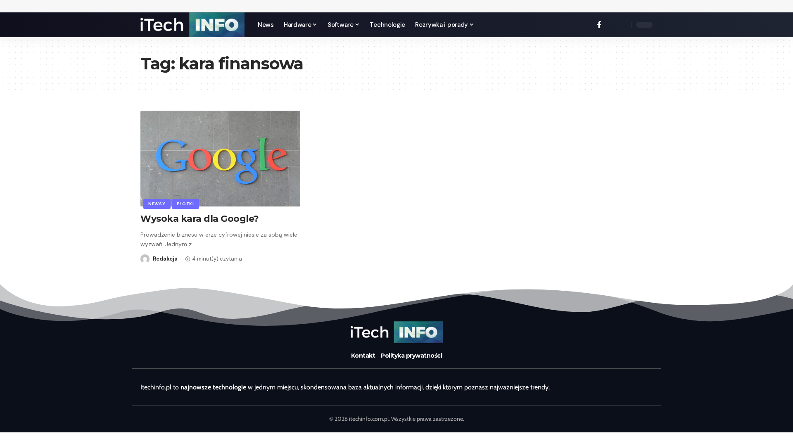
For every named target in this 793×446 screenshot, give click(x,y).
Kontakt (363, 355)
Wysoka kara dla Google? (199, 218)
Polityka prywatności (411, 355)
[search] (623, 25)
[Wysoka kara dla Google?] (220, 158)
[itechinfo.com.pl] (192, 24)
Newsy (157, 203)
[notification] (611, 24)
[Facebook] (599, 25)
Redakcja (165, 258)
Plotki (185, 203)
